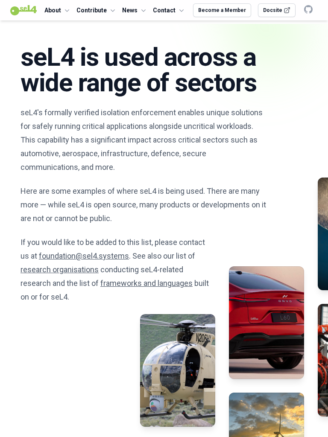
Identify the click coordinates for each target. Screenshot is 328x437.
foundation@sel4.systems (84, 255)
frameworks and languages (146, 283)
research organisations (59, 269)
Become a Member (222, 10)
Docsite (273, 10)
